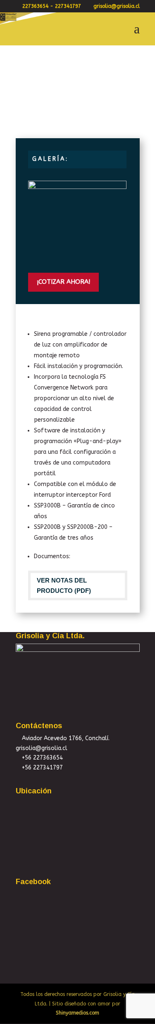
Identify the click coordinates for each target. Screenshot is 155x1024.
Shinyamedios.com (77, 1013)
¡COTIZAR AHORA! (63, 281)
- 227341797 (65, 6)
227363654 (35, 6)
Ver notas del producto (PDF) (64, 586)
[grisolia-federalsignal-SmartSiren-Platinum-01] (77, 260)
